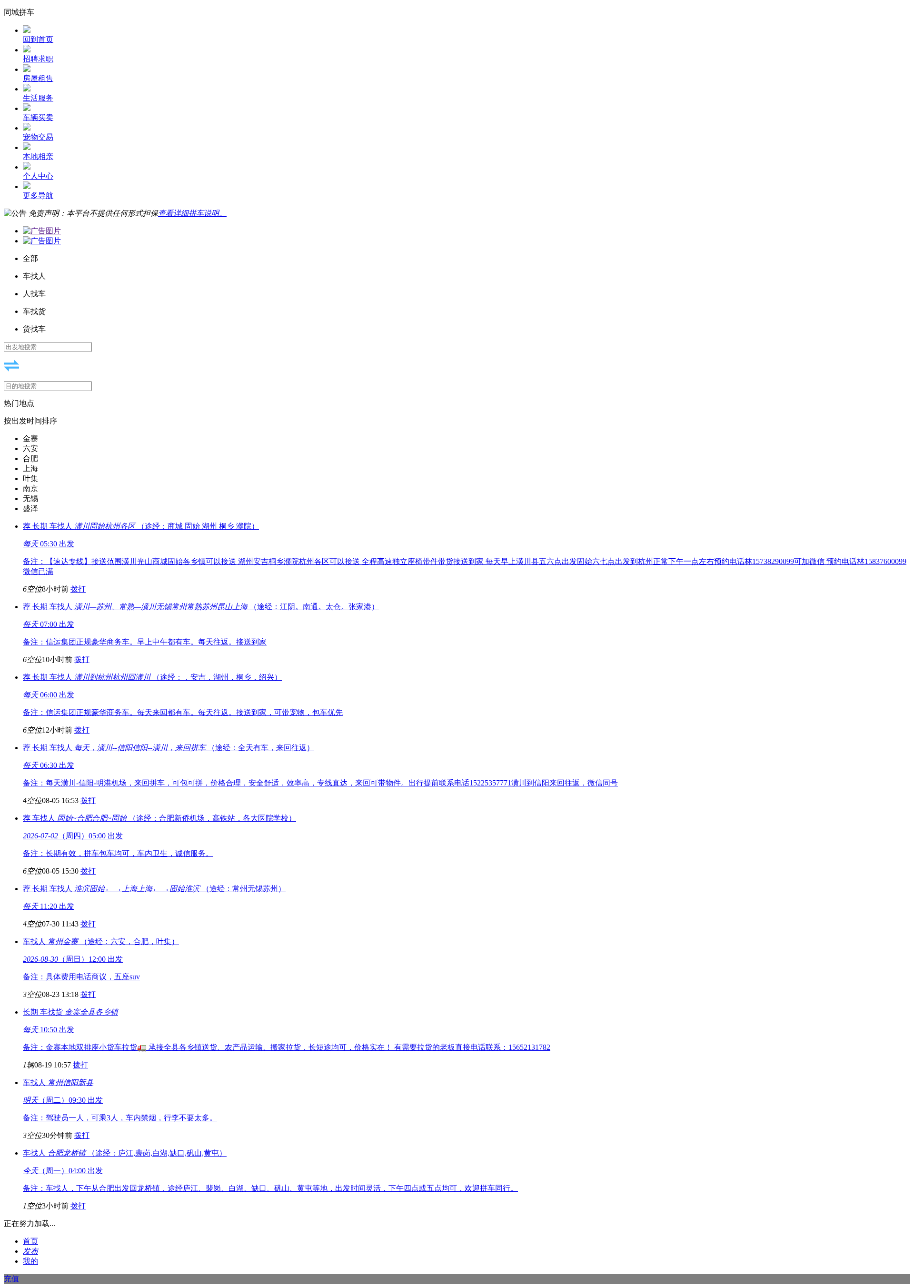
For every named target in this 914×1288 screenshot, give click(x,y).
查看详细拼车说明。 (192, 213)
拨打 (78, 589)
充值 (11, 1279)
